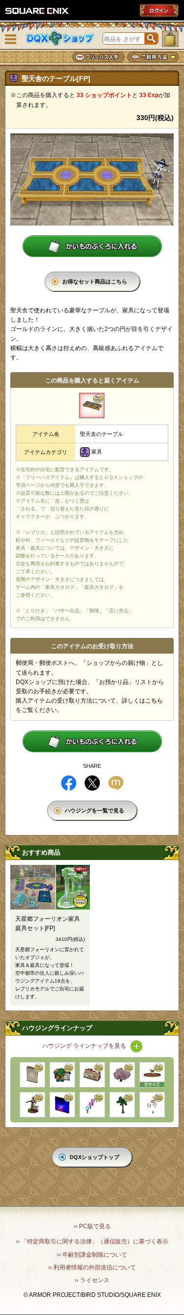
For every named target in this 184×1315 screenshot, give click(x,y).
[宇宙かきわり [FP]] (62, 1104)
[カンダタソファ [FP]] (62, 1074)
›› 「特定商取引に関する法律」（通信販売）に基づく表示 (92, 1241)
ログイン (159, 10)
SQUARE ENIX (37, 10)
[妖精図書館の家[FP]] (152, 1074)
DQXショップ (60, 38)
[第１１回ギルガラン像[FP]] (32, 1104)
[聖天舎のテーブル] (92, 405)
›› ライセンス (92, 1280)
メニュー (11, 39)
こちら (154, 700)
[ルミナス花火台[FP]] (152, 1104)
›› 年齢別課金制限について (92, 1254)
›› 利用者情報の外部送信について (92, 1267)
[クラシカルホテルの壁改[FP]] (32, 1074)
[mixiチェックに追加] (116, 783)
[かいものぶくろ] (170, 39)
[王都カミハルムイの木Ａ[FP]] (122, 1074)
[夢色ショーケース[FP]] (92, 1074)
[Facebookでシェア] (69, 783)
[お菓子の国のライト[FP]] (92, 1104)
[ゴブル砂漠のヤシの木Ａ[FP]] (122, 1104)
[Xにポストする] (92, 783)
